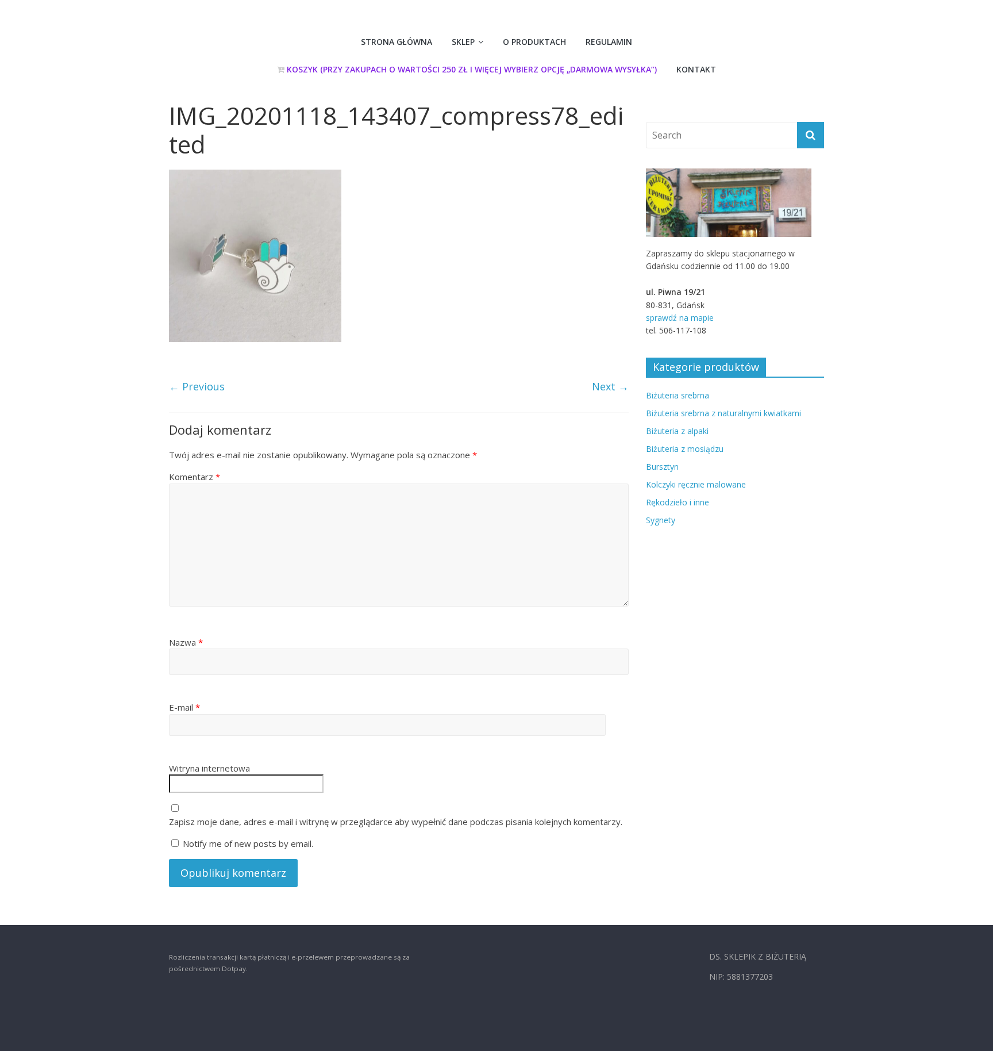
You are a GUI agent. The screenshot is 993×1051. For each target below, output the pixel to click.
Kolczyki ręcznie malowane (696, 484)
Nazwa (186, 642)
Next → (610, 386)
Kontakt (696, 69)
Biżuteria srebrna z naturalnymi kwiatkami (723, 413)
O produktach (534, 41)
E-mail (184, 707)
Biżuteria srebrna (677, 395)
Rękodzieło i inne (677, 502)
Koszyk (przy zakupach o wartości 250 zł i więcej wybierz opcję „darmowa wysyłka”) (470, 69)
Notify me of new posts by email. (248, 843)
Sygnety (660, 520)
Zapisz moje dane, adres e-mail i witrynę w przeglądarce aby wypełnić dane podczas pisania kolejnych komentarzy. (395, 821)
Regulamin (609, 41)
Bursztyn (662, 466)
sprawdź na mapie (680, 317)
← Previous (197, 386)
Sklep (463, 41)
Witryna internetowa (209, 768)
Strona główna (396, 41)
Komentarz (194, 476)
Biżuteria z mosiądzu (684, 448)
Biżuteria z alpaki (677, 430)
